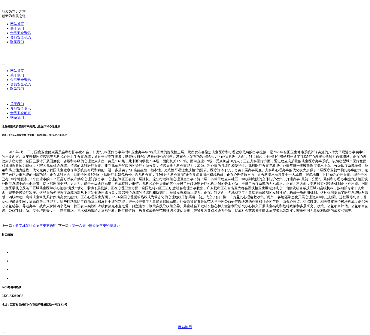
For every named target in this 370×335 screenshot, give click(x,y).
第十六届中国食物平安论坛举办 (96, 226)
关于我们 (17, 28)
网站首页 (17, 24)
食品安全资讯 (20, 33)
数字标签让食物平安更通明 (36, 226)
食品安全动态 (20, 37)
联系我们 (17, 42)
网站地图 (185, 327)
